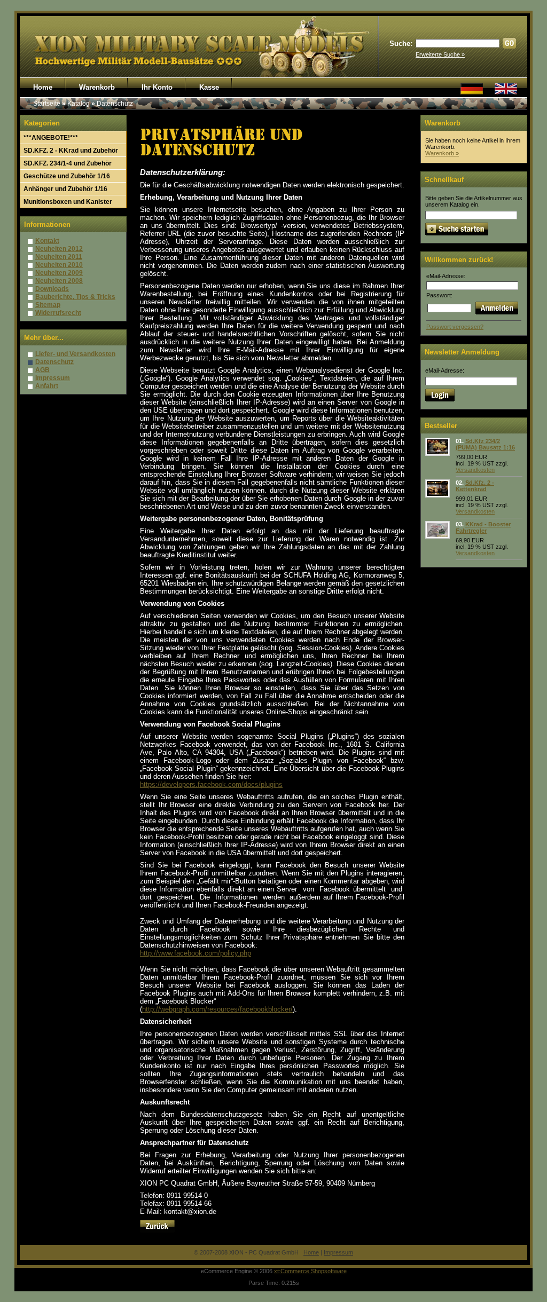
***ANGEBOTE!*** (51, 137)
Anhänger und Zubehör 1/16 (65, 189)
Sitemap (47, 305)
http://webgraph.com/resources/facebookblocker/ (217, 1009)
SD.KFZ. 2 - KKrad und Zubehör (71, 150)
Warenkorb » (442, 153)
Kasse (209, 87)
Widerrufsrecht (58, 313)
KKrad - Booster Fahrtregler (483, 527)
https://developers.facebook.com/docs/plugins (211, 784)
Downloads (52, 289)
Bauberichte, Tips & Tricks (75, 297)
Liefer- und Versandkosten (75, 354)
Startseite (46, 103)
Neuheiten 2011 (58, 257)
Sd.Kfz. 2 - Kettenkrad (475, 485)
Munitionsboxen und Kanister (68, 202)
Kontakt (47, 240)
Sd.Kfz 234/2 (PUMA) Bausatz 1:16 (485, 444)
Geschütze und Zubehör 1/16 (67, 176)
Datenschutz (115, 103)
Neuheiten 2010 (59, 265)
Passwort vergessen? (454, 326)
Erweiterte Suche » (440, 54)
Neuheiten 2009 (59, 273)
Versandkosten (475, 470)
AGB (42, 370)
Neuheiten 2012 (59, 248)
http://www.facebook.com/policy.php (195, 953)
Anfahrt (46, 386)
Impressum (52, 378)
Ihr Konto (157, 87)
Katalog (78, 103)
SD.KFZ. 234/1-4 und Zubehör (68, 163)
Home (42, 87)
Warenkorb (97, 87)
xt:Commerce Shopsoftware (310, 1271)
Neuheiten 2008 (59, 281)
